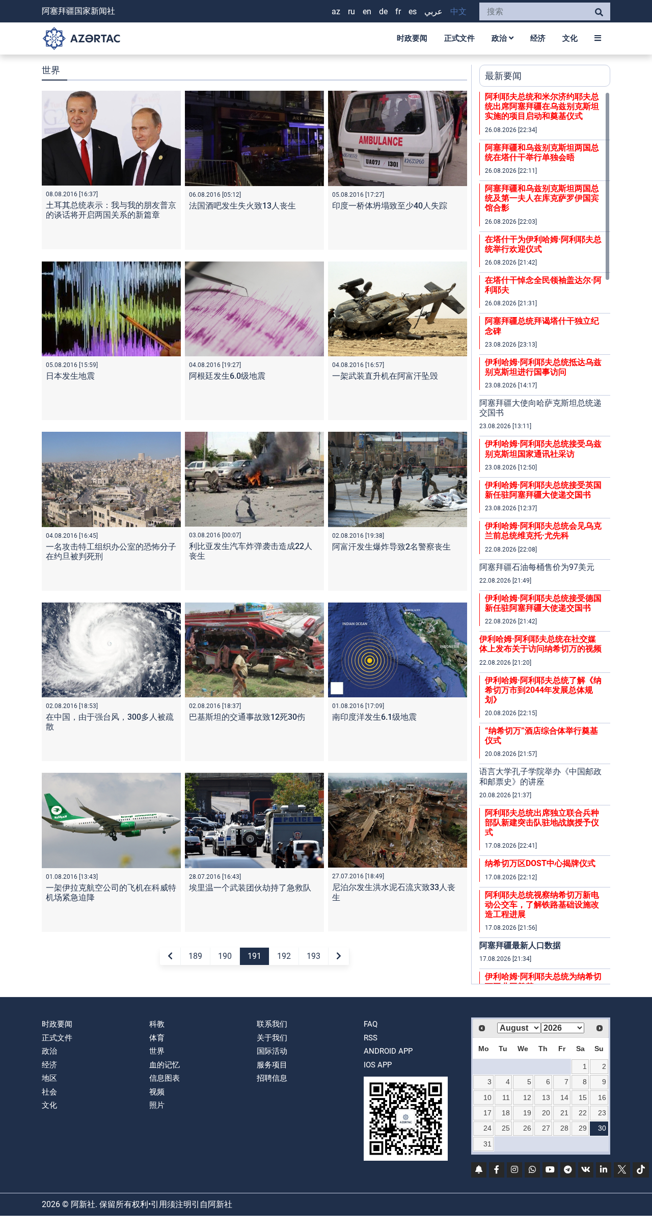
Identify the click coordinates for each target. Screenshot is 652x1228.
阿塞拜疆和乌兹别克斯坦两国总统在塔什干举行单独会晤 (542, 152)
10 (487, 1097)
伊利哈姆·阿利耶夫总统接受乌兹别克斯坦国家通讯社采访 (543, 448)
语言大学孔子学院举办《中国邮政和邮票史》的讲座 (540, 776)
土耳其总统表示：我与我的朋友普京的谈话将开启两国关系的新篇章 (111, 210)
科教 (157, 1024)
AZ (336, 11)
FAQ (370, 1024)
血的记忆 (164, 1064)
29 (583, 1128)
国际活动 (272, 1051)
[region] (544, 538)
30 (602, 1128)
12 (527, 1097)
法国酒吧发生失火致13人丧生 (242, 206)
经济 (538, 38)
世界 (157, 1051)
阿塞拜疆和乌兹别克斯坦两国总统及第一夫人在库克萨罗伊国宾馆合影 (542, 198)
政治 (500, 38)
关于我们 (272, 1037)
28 (564, 1128)
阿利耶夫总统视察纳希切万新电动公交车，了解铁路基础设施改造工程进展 (542, 904)
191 (254, 956)
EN (367, 11)
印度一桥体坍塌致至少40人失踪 (389, 206)
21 (564, 1113)
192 (284, 956)
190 (225, 956)
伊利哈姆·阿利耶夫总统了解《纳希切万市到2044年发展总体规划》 (543, 689)
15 (583, 1097)
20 (546, 1113)
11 (506, 1097)
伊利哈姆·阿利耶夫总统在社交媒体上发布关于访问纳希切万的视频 (540, 644)
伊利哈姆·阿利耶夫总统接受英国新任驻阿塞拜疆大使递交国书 (543, 490)
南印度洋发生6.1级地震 (374, 717)
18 (506, 1113)
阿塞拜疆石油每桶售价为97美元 (536, 567)
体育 (157, 1037)
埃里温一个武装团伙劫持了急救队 (250, 888)
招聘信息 (272, 1078)
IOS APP (378, 1064)
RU (351, 11)
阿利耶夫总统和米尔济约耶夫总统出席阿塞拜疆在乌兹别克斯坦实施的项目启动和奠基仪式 (542, 106)
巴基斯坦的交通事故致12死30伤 (247, 717)
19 (527, 1113)
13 (546, 1097)
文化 (570, 38)
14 (564, 1097)
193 (313, 956)
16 (602, 1097)
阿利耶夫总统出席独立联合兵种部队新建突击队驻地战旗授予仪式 (542, 822)
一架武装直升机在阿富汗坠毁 (385, 376)
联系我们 (272, 1024)
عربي (433, 11)
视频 (157, 1091)
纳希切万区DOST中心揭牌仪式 (540, 863)
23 (602, 1113)
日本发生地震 (70, 376)
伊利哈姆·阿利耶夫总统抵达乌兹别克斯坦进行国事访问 (543, 367)
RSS (370, 1037)
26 (527, 1128)
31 (487, 1144)
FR (398, 11)
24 (487, 1128)
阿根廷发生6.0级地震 (227, 376)
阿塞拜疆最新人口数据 (520, 945)
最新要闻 (503, 75)
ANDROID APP (388, 1051)
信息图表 (164, 1078)
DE (383, 11)
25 (506, 1128)
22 (583, 1113)
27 (546, 1128)
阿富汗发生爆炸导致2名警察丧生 (391, 547)
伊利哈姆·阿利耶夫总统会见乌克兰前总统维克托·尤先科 (543, 530)
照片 (157, 1105)
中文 (458, 11)
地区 (49, 1078)
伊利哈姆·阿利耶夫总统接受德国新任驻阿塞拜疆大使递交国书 (543, 603)
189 (195, 956)
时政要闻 (412, 38)
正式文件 (459, 38)
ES (413, 11)
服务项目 (272, 1064)
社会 (49, 1091)
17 (487, 1113)
